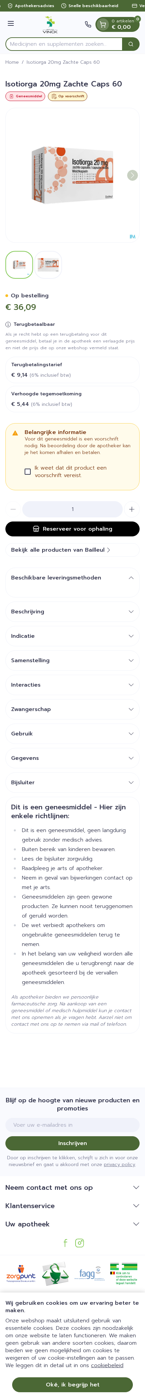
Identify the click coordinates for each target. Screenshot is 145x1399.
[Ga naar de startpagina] (50, 24)
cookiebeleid (107, 1365)
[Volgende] (132, 175)
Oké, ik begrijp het (72, 1385)
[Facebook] (65, 1243)
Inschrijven (72, 1143)
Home (12, 62)
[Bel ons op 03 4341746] (88, 24)
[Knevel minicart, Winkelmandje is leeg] (103, 24)
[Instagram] (80, 1243)
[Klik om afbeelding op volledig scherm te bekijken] (72, 175)
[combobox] (64, 44)
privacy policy (119, 1164)
